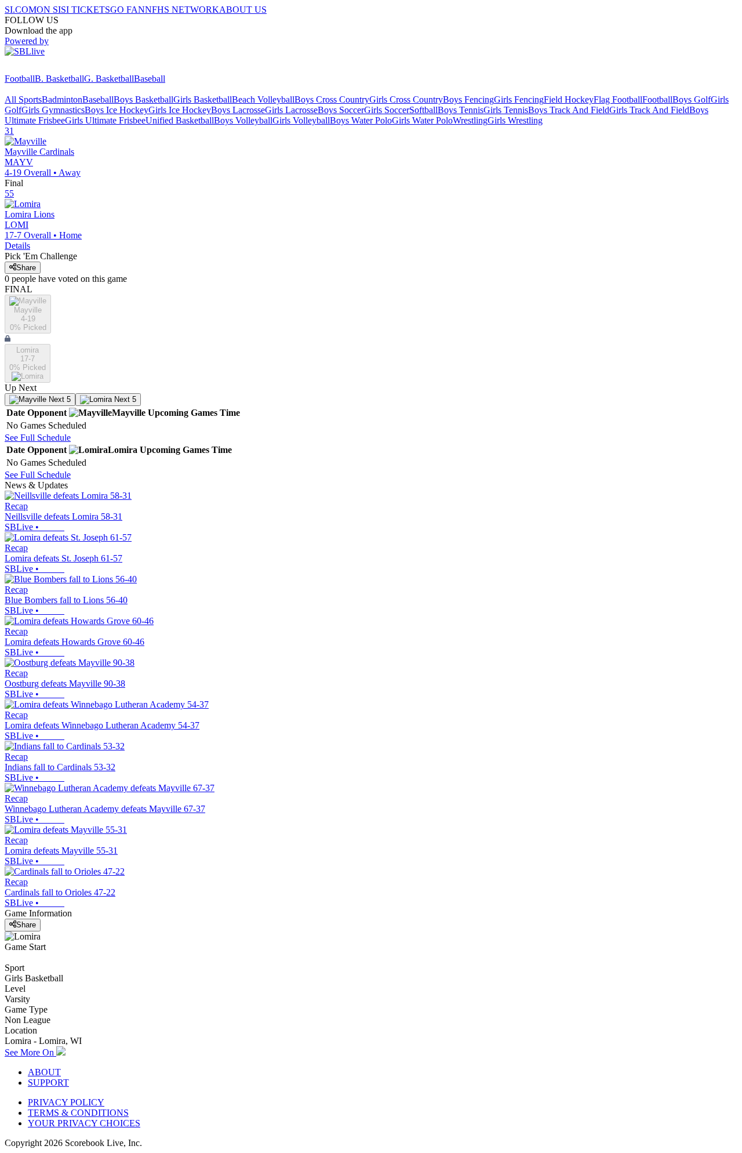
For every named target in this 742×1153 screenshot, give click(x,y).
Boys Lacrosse (238, 110)
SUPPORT (48, 1082)
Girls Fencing (519, 99)
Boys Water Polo (361, 120)
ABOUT (44, 1072)
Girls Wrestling (515, 120)
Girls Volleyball (301, 120)
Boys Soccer (341, 110)
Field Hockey (569, 99)
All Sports (23, 99)
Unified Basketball (180, 120)
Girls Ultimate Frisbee (105, 120)
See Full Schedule (38, 438)
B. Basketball (59, 79)
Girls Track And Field (649, 110)
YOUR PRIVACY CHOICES (84, 1123)
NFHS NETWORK (182, 9)
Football (20, 79)
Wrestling (470, 120)
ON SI (49, 9)
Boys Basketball (143, 99)
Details (17, 246)
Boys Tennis (460, 110)
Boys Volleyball (243, 120)
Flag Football (618, 99)
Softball (423, 110)
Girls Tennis (505, 110)
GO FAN (127, 9)
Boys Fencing (468, 99)
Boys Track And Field (568, 110)
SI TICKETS (85, 9)
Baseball (149, 79)
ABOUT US (243, 9)
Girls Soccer (386, 110)
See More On (30, 1052)
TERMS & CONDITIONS (78, 1113)
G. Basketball (109, 79)
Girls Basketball (202, 99)
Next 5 (58, 399)
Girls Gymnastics (53, 110)
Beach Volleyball (263, 99)
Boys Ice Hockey (116, 110)
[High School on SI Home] (49, 68)
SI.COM (21, 9)
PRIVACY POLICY (66, 1102)
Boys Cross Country (331, 99)
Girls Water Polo (422, 120)
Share (26, 267)
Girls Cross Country (406, 99)
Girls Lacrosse (291, 110)
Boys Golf (691, 99)
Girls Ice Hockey (179, 110)
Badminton (62, 99)
